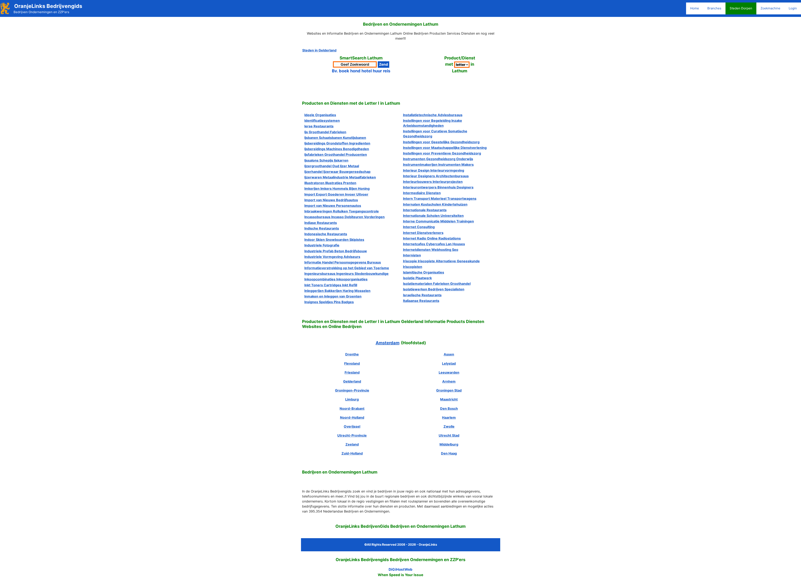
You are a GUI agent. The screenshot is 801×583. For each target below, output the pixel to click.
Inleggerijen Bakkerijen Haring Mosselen (337, 291)
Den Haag (449, 453)
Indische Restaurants (321, 228)
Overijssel (352, 426)
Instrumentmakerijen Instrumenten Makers (438, 164)
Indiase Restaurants (320, 223)
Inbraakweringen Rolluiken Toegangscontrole (341, 211)
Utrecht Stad (449, 435)
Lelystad (449, 363)
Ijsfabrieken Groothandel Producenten (335, 154)
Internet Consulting (419, 227)
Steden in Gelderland (319, 50)
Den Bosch (449, 408)
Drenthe (352, 354)
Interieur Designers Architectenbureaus (436, 176)
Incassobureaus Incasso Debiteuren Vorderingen (344, 217)
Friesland (352, 372)
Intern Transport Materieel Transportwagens (439, 198)
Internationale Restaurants (425, 210)
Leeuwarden (449, 372)
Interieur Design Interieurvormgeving (433, 170)
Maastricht (449, 399)
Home (694, 8)
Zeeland (352, 444)
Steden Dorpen (741, 8)
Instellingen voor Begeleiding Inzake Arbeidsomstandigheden (432, 123)
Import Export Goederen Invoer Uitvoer (336, 194)
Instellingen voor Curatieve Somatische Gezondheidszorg (435, 133)
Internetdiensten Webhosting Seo (430, 250)
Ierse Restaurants (319, 126)
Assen (449, 354)
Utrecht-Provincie (352, 435)
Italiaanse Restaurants (421, 301)
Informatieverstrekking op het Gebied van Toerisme (346, 268)
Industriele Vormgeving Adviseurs (332, 257)
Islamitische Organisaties (423, 272)
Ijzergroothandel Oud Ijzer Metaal (331, 166)
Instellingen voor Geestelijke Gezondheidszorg (441, 142)
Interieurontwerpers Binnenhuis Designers (438, 187)
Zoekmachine (770, 8)
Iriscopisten (412, 267)
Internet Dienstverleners (423, 233)
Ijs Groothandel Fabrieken (325, 132)
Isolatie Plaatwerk (417, 278)
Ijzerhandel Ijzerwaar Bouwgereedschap (337, 172)
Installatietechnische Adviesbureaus (432, 115)
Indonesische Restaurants (325, 234)
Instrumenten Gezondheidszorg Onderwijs (438, 159)
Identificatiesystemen (322, 120)
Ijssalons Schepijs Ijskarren (326, 160)
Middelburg (449, 444)
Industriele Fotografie (321, 245)
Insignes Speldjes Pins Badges (329, 302)
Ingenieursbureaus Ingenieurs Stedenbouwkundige (346, 273)
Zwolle (449, 426)
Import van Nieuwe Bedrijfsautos (331, 200)
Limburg (352, 399)
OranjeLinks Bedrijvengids (48, 6)
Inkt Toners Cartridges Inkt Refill (330, 285)
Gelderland (352, 381)
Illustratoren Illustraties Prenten (330, 183)
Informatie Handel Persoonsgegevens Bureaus (342, 262)
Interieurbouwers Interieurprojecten (433, 182)
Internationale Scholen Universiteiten (433, 216)
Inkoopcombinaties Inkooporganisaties (336, 279)
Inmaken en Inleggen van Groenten (332, 296)
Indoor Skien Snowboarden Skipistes (334, 239)
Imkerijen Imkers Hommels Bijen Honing (337, 188)
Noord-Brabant (352, 408)
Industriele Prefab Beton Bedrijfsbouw (335, 251)
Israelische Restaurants (422, 295)
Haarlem (449, 417)
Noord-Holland (352, 417)
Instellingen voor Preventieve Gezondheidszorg (442, 153)
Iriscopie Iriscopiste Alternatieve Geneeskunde (441, 261)
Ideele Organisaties (320, 115)
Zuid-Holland (352, 453)
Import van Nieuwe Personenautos (332, 206)
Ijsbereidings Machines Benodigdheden (336, 149)
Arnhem (449, 381)
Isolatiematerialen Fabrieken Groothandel (437, 283)
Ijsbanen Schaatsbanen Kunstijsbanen (335, 138)
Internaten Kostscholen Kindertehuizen (435, 204)
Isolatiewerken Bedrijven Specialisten (433, 289)
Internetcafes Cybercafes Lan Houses (434, 244)
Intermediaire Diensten (422, 193)
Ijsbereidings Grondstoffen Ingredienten (337, 143)
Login (793, 8)
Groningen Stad (449, 390)
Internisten (412, 255)
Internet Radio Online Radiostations (432, 238)
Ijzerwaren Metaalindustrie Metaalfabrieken (340, 177)
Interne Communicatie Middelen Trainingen (438, 221)
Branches (714, 8)
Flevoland (352, 363)
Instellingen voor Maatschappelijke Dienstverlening (445, 148)
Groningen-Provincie (352, 390)
